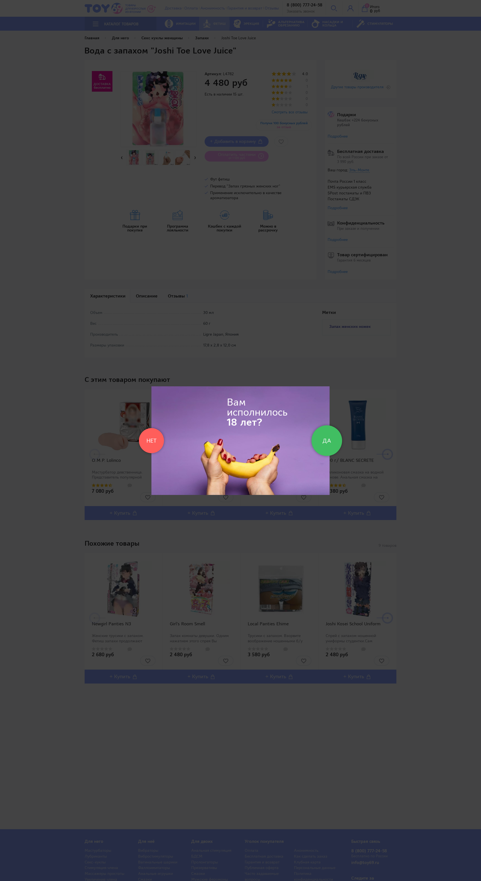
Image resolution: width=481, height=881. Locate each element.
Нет (151, 440)
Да (327, 440)
